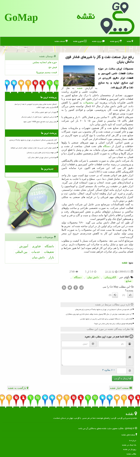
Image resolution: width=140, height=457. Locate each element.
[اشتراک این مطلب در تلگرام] (81, 287)
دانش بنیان (93, 277)
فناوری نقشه (78, 41)
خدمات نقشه (60, 41)
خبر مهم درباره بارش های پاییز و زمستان (42, 152)
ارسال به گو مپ (121, 378)
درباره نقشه (97, 41)
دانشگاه (49, 246)
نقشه (86, 16)
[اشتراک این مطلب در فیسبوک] (75, 287)
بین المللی (21, 251)
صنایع (128, 281)
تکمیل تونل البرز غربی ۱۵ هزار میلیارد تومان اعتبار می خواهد (34, 148)
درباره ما (132, 440)
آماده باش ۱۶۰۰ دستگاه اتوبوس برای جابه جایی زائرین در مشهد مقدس (106, 319)
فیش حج (52, 67)
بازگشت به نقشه (17, 388)
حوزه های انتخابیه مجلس (45, 62)
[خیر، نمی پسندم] (115, 295)
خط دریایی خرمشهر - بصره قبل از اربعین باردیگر (39, 117)
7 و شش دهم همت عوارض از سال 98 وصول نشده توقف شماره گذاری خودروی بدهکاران (99, 314)
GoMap (21, 18)
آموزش (23, 246)
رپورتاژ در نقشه (129, 449)
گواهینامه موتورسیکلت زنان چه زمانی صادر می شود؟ (113, 323)
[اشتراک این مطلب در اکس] (69, 287)
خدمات (35, 251)
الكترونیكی (110, 277)
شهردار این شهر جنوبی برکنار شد (44, 112)
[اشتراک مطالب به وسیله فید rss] (64, 287)
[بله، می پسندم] (130, 295)
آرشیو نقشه (115, 41)
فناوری (36, 246)
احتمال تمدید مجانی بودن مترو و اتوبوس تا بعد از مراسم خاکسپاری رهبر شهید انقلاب (36, 105)
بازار (51, 257)
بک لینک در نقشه (129, 445)
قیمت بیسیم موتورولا (46, 72)
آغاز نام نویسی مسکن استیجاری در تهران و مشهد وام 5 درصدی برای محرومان (104, 309)
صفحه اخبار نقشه (119, 388)
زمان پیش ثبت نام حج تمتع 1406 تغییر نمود (40, 121)
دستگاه (106, 146)
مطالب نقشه (131, 454)
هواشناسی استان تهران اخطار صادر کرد (42, 157)
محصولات (88, 102)
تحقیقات (49, 251)
